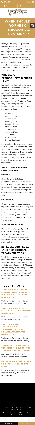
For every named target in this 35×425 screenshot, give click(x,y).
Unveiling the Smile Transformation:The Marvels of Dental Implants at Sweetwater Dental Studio (13, 329)
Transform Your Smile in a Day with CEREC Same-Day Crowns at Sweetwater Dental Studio (16, 347)
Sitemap (5, 412)
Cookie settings (17, 419)
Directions (9, 6)
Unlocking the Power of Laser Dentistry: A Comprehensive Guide (16, 363)
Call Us (9, 423)
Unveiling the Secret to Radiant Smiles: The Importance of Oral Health (16, 310)
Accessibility (18, 412)
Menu (28, 2)
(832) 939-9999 (8, 2)
